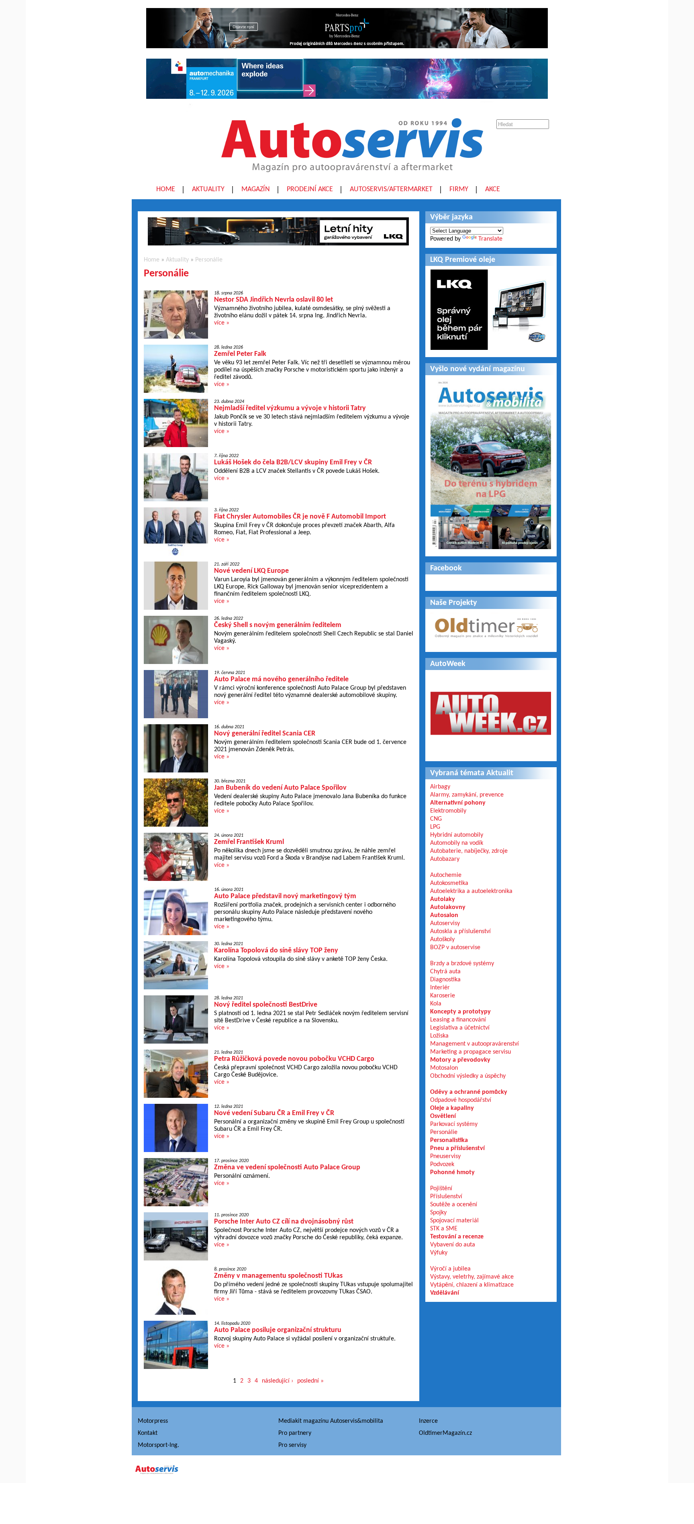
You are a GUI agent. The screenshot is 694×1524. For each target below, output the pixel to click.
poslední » (310, 1381)
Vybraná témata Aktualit (471, 773)
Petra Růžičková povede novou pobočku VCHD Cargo (294, 1059)
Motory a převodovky (460, 1060)
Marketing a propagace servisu (470, 1052)
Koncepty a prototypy (460, 1012)
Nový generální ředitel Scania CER (264, 733)
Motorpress (153, 1421)
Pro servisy (292, 1445)
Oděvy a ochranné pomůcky (468, 1092)
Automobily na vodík (456, 843)
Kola (435, 1004)
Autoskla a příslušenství (460, 931)
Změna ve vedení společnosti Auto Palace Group (287, 1167)
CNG (436, 819)
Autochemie (445, 875)
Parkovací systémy (454, 1124)
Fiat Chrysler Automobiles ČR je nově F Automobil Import (300, 517)
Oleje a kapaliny (452, 1108)
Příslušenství (446, 1196)
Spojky (438, 1212)
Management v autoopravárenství (474, 1044)
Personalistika (449, 1140)
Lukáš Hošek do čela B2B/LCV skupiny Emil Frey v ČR (293, 462)
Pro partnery (294, 1433)
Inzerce (428, 1421)
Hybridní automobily (456, 835)
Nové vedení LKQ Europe (251, 571)
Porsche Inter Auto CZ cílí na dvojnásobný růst (283, 1222)
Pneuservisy (445, 1156)
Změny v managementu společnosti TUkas (278, 1276)
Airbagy (440, 787)
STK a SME (443, 1229)
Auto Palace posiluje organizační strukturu (277, 1330)
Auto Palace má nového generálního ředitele (281, 679)
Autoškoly (442, 939)
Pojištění (441, 1188)
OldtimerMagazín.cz (445, 1433)
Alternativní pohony (458, 803)
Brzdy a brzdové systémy (462, 963)
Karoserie (442, 996)
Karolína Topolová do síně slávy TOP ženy (276, 950)
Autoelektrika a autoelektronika (471, 891)
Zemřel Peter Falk (240, 354)
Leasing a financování (458, 1020)
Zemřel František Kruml (249, 842)
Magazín (255, 189)
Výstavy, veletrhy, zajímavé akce (472, 1277)
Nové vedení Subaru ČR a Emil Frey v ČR (274, 1113)
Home (165, 189)
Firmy (458, 189)
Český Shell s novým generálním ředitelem (277, 625)
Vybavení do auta (452, 1245)
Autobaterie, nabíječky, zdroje (469, 851)
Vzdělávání (444, 1293)
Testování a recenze (457, 1237)
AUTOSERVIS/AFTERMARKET (391, 189)
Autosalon (444, 915)
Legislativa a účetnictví (460, 1028)
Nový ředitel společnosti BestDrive (265, 1005)
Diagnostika (445, 980)
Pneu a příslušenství (457, 1148)
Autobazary (444, 859)
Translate (490, 239)
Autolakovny (447, 907)
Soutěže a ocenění (453, 1204)
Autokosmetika (449, 883)
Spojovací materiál (454, 1221)
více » (221, 323)
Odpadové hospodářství (460, 1100)
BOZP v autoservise (455, 947)
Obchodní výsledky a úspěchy (468, 1076)
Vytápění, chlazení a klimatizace (472, 1285)
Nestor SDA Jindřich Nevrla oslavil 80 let (273, 300)
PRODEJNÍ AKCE (310, 189)
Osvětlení (443, 1116)
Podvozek (442, 1164)
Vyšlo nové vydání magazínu (477, 369)
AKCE (492, 189)
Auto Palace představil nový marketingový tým (285, 896)
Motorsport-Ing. (158, 1445)
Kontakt (147, 1433)
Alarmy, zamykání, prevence (467, 795)
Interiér (440, 988)
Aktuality (208, 189)
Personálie (208, 260)
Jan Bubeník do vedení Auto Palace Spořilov (280, 788)
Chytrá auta (445, 971)
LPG (435, 827)
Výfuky (438, 1253)
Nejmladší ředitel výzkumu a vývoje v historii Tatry (290, 408)
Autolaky (442, 899)
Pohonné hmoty (452, 1172)
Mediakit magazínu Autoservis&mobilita (330, 1421)
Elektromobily (448, 811)
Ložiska (439, 1036)
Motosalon (444, 1068)
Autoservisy (445, 923)
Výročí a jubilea (450, 1269)
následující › (277, 1381)
